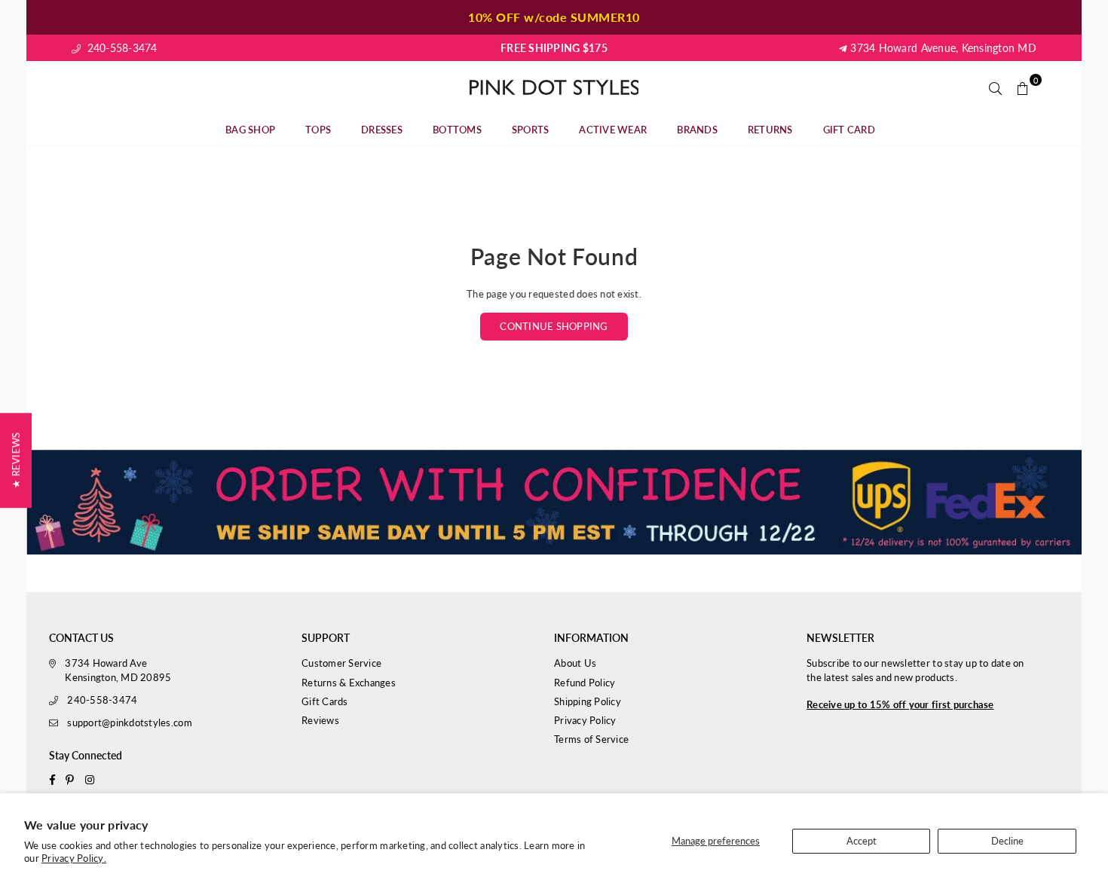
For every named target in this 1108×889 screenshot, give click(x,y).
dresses (381, 130)
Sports (530, 130)
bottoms (457, 130)
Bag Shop (250, 130)
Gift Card (849, 130)
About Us (575, 663)
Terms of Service (591, 739)
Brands (697, 130)
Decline (1007, 841)
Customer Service (341, 663)
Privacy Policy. (73, 858)
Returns (770, 130)
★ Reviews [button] (16, 460)
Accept (861, 841)
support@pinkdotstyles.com (129, 722)
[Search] (995, 87)
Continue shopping (554, 326)
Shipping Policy (587, 701)
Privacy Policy (585, 720)
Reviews (320, 720)
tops (318, 130)
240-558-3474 (120, 47)
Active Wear (613, 130)
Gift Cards (324, 701)
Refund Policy (584, 683)
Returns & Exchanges (348, 683)
